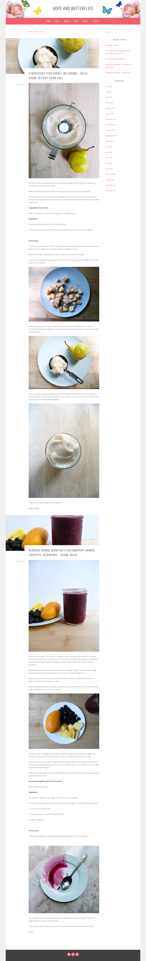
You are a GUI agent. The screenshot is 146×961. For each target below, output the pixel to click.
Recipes (67, 21)
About (85, 21)
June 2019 (109, 86)
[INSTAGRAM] (73, 954)
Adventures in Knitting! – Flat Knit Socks (118, 73)
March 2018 (109, 169)
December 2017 (111, 185)
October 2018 (110, 130)
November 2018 (111, 125)
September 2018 (111, 136)
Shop (76, 21)
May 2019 (109, 92)
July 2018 (109, 147)
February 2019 (110, 108)
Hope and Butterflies (73, 8)
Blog (57, 21)
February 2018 (110, 174)
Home (49, 21)
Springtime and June (112, 45)
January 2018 (110, 180)
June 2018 (109, 152)
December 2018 (111, 119)
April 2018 (109, 163)
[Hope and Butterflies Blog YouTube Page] (69, 954)
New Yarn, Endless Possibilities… (116, 59)
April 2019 (109, 97)
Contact (96, 21)
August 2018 (109, 141)
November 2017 (111, 191)
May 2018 (109, 158)
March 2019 (109, 103)
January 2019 (110, 114)
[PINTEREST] (77, 954)
